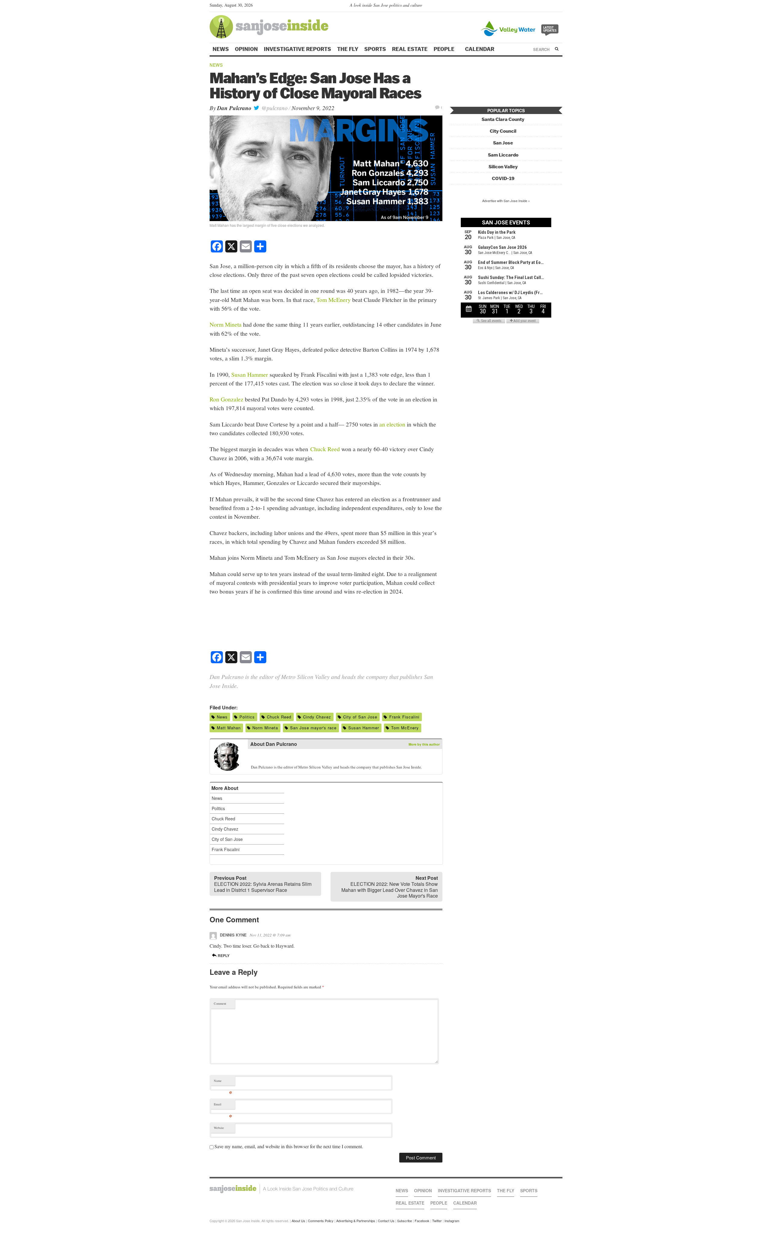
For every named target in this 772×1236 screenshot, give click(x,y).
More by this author (424, 744)
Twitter (437, 1220)
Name (223, 1082)
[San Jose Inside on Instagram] (559, 6)
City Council (503, 131)
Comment (220, 1003)
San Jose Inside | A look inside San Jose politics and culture (281, 1188)
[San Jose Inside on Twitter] (542, 6)
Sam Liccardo (503, 155)
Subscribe (404, 1220)
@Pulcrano (274, 108)
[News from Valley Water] (520, 27)
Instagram (452, 1220)
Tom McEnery (333, 299)
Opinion (246, 49)
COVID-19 (503, 178)
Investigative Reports (297, 49)
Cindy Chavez (317, 717)
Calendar (480, 49)
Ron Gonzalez (226, 399)
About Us (298, 1220)
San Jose (503, 143)
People (445, 49)
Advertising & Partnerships (355, 1220)
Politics (247, 717)
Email (223, 1105)
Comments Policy (321, 1220)
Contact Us (386, 1220)
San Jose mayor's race (313, 728)
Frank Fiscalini (404, 717)
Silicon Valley (503, 167)
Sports (375, 49)
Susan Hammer (249, 374)
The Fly (347, 49)
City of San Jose (360, 717)
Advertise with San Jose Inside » (506, 200)
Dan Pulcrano (234, 108)
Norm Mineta (226, 324)
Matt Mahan (229, 728)
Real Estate (410, 49)
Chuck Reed (325, 449)
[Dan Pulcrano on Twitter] (254, 757)
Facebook (422, 1220)
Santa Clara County (503, 119)
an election (392, 424)
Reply (223, 955)
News (221, 49)
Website (219, 1128)
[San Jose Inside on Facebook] (550, 6)
